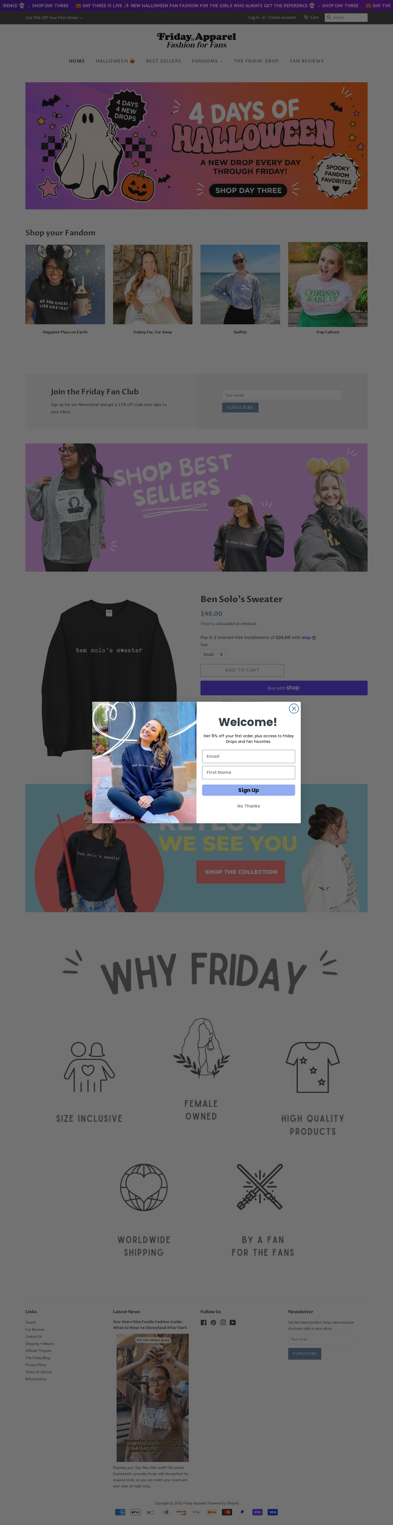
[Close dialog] (294, 708)
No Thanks (248, 806)
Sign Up (248, 790)
